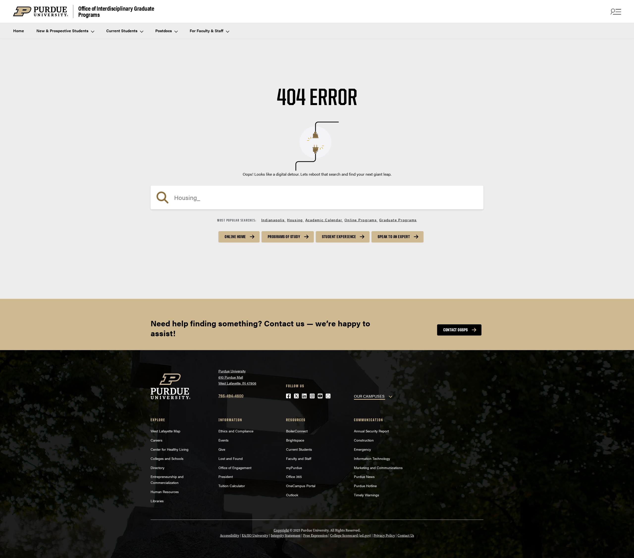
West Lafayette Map (165, 430)
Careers (156, 440)
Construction (364, 440)
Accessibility (229, 535)
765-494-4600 (230, 395)
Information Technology (372, 458)
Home (18, 30)
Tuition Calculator (231, 485)
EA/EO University (255, 535)
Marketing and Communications (378, 467)
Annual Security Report (371, 430)
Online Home (235, 236)
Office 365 (294, 476)
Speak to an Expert (394, 236)
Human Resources (165, 491)
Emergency (362, 449)
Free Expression (315, 535)
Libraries (157, 500)
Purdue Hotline (365, 485)
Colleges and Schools (167, 458)
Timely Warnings (366, 494)
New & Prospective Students (62, 30)
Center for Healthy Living (169, 449)
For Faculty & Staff (207, 30)
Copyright (281, 530)
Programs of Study (284, 236)
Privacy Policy (384, 535)
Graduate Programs (398, 219)
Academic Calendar (323, 219)
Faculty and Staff (298, 458)
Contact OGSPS (455, 329)
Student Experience (339, 236)
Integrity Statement (286, 535)
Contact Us (405, 535)
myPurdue (294, 467)
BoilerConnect (297, 430)
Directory (157, 467)
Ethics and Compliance (235, 430)
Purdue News (364, 476)
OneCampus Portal (300, 485)
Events (223, 440)
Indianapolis (273, 219)
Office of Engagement (234, 467)
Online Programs (360, 219)
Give (221, 449)
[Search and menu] (615, 11)
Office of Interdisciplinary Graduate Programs (116, 11)
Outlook (292, 494)
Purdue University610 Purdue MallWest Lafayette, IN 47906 (237, 377)
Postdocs (164, 30)
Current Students (122, 30)
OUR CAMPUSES (369, 396)
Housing (295, 219)
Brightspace (295, 440)
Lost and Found (230, 458)
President (225, 476)
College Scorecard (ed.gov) (350, 535)
